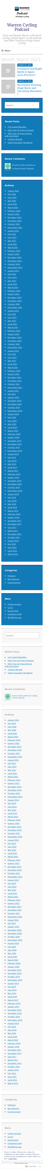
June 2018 (12, 500)
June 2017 (12, 527)
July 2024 (12, 274)
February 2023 (14, 330)
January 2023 (13, 334)
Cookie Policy (12, 1159)
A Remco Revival (15, 139)
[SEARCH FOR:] (22, 105)
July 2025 (12, 234)
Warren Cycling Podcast (22, 27)
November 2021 (15, 380)
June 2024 (12, 277)
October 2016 (14, 537)
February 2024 (14, 290)
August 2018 (13, 494)
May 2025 (12, 240)
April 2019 (12, 467)
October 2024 (14, 264)
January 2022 (13, 374)
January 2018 (13, 517)
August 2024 (13, 270)
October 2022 (14, 344)
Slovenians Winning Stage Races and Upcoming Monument (29, 89)
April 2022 (12, 364)
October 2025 (14, 224)
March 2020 (13, 430)
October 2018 (14, 487)
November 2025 (15, 220)
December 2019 (14, 440)
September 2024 (15, 267)
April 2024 (12, 284)
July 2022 (12, 354)
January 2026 (13, 214)
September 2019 (15, 450)
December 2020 (14, 400)
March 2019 (13, 470)
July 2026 (12, 194)
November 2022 (15, 340)
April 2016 (12, 550)
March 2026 (13, 207)
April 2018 (12, 507)
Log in (10, 607)
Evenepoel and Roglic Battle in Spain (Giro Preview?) (29, 71)
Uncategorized (14, 582)
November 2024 (15, 261)
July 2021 (12, 394)
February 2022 (14, 370)
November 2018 (15, 484)
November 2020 (15, 404)
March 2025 (13, 247)
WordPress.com (14, 617)
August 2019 (13, 454)
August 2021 (13, 390)
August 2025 (13, 230)
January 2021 (13, 397)
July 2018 (12, 497)
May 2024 (12, 281)
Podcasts (12, 575)
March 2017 (13, 530)
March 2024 (13, 287)
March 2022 (13, 367)
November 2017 (15, 524)
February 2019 (14, 474)
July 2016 (12, 544)
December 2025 (14, 217)
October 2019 (14, 447)
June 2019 (12, 460)
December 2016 (14, 534)
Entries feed (13, 611)
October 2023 (14, 304)
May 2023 (12, 320)
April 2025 (12, 244)
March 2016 (13, 554)
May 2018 (12, 504)
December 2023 (14, 297)
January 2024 (13, 294)
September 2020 (15, 410)
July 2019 (12, 457)
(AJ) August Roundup (17, 127)
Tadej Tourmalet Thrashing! (20, 142)
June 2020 (12, 420)
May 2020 (12, 424)
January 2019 (13, 477)
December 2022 (14, 337)
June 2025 (12, 237)
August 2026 (13, 191)
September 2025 (15, 227)
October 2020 (14, 407)
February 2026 (14, 211)
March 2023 (13, 327)
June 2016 (12, 547)
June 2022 (12, 357)
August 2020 (13, 414)
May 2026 (12, 200)
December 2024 (14, 257)
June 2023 (12, 317)
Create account (14, 604)
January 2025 (13, 254)
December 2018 (14, 480)
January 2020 (13, 437)
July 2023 (12, 314)
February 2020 (14, 434)
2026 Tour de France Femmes (21, 130)
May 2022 (12, 360)
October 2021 (14, 384)
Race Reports (13, 579)
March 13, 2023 (25, 81)
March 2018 (13, 510)
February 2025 (14, 250)
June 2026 (12, 197)
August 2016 (13, 540)
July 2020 (12, 417)
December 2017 (14, 520)
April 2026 (12, 204)
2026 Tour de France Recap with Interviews (18, 134)
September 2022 (15, 347)
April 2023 (12, 324)
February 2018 (14, 514)
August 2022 (13, 350)
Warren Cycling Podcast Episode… (24, 697)
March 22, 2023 (25, 65)
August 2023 (13, 310)
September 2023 (15, 307)
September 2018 (15, 490)
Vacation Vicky (18, 165)
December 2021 (14, 377)
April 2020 (12, 427)
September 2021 (15, 387)
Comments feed (15, 614)
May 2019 (12, 464)
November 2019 (15, 444)
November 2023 (15, 300)
